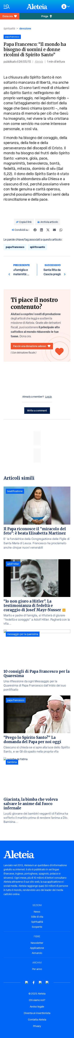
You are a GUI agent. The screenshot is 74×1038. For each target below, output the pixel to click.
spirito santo (37, 247)
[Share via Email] (54, 229)
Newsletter (37, 943)
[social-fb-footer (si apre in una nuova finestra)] (33, 982)
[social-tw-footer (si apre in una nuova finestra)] (40, 982)
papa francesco (15, 247)
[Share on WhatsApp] (60, 229)
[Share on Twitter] (48, 229)
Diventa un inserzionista (37, 1013)
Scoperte (37, 926)
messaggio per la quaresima (22, 634)
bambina (12, 762)
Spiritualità (9, 28)
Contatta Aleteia (37, 1019)
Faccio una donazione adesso (29, 346)
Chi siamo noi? (37, 1000)
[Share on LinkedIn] (41, 229)
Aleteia (39, 62)
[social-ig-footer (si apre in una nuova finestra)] (47, 982)
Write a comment (37, 410)
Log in (48, 396)
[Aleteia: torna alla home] (37, 6)
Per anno (37, 969)
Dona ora (8, 16)
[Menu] (13, 7)
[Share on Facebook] (35, 229)
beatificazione (15, 491)
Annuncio (37, 953)
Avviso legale (37, 1006)
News (37, 911)
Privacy (37, 1026)
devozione (25, 28)
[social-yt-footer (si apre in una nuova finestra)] (26, 982)
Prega (44, 16)
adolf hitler (13, 564)
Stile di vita (37, 916)
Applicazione (37, 948)
